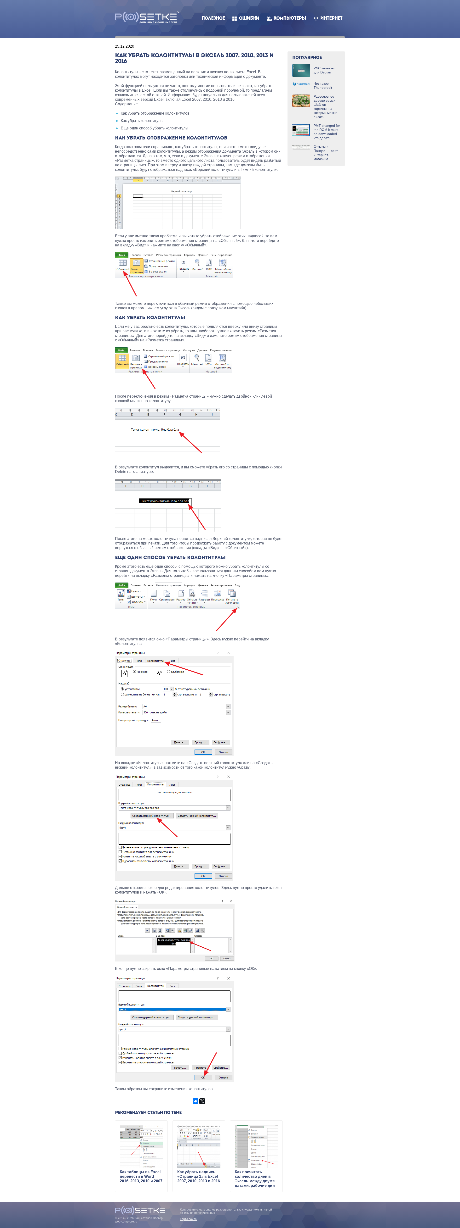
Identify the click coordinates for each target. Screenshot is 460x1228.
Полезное (213, 18)
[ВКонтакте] (195, 1101)
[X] (202, 1101)
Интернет (331, 18)
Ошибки (249, 18)
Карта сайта (188, 1219)
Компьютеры (289, 18)
